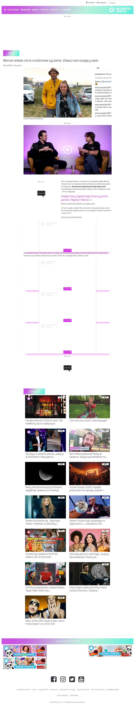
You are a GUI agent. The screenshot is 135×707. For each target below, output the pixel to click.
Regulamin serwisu (83, 689)
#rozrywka (17, 65)
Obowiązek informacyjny (67, 689)
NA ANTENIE (13, 10)
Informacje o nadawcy (98, 689)
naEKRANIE (74, 695)
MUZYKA (45, 10)
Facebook (91, 3)
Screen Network (62, 695)
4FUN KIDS (65, 10)
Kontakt (34, 689)
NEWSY (35, 10)
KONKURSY (25, 10)
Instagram (102, 3)
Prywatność (54, 689)
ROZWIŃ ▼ (67, 250)
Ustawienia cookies (112, 689)
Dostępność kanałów (23, 689)
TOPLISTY (54, 10)
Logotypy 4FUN (43, 689)
